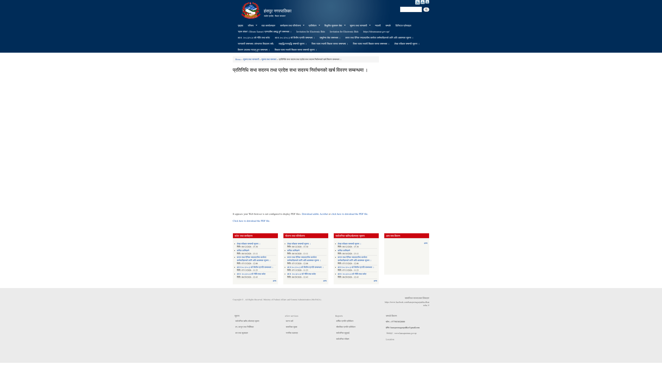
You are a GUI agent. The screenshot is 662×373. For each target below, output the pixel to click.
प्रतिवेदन (311, 25)
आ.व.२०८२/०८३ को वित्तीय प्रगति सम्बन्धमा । (295, 37)
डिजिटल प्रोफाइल (403, 25)
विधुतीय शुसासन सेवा (332, 25)
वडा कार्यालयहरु (268, 25)
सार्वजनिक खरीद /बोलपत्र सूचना (247, 320)
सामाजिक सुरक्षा (291, 326)
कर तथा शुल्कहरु (241, 332)
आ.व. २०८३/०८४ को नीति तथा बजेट (254, 37)
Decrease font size (427, 2)
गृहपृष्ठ (240, 25)
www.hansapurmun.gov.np (405, 333)
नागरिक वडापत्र (292, 332)
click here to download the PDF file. (349, 214)
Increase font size (417, 2)
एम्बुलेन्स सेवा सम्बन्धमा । (330, 37)
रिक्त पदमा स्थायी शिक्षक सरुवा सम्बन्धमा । (330, 43)
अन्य (274, 280)
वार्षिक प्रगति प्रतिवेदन (344, 320)
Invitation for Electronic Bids (310, 31)
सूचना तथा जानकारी (357, 25)
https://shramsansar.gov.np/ (376, 31)
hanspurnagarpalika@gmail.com (405, 327)
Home (238, 59)
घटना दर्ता (289, 320)
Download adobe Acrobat (315, 214)
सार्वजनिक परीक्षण (342, 338)
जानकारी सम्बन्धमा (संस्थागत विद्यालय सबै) (256, 43)
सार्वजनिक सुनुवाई (342, 332)
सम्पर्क (388, 25)
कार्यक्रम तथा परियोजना (289, 25)
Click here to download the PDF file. (251, 220)
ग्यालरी (378, 25)
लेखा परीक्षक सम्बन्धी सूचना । (407, 43)
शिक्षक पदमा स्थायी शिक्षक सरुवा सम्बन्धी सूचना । (296, 49)
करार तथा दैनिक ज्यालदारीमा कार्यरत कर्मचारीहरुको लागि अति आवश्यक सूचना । (379, 37)
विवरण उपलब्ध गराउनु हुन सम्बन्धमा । (254, 49)
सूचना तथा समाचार (269, 59)
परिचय (249, 25)
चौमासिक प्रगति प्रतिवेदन (345, 326)
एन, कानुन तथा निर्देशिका (244, 326)
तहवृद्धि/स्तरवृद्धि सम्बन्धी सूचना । (293, 43)
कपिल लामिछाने (243, 250)
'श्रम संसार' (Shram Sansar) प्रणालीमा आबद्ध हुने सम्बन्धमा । (265, 31)
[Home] (251, 10)
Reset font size (422, 2)
